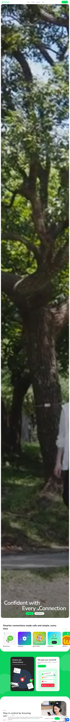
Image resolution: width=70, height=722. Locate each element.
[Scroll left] (63, 629)
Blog (43, 2)
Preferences (47, 718)
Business (38, 2)
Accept (57, 718)
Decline (52, 718)
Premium (33, 2)
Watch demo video (39, 613)
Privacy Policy (33, 718)
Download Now (42, 666)
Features (28, 2)
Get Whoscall (29, 613)
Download (65, 2)
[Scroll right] (66, 629)
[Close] (61, 718)
